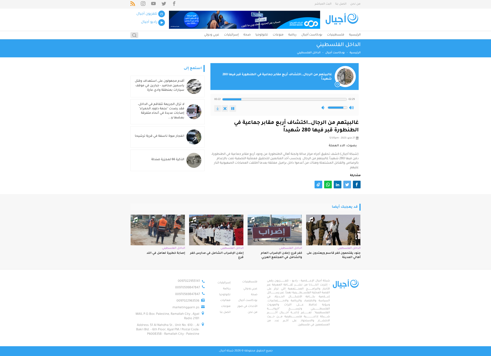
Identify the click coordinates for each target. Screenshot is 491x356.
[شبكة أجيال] (342, 20)
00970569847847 (187, 294)
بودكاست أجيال (311, 35)
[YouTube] (153, 4)
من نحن (355, 4)
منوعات (278, 35)
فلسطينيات (335, 35)
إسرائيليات (231, 35)
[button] (323, 107)
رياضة (292, 35)
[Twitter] (163, 4)
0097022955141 (189, 281)
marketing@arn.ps (185, 307)
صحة (247, 35)
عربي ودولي (211, 35)
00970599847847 (187, 287)
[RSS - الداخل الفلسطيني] (132, 4)
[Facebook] (174, 4)
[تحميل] (217, 108)
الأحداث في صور (247, 306)
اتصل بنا (340, 4)
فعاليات (225, 300)
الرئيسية (355, 35)
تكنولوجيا (261, 35)
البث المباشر (323, 4)
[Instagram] (143, 4)
